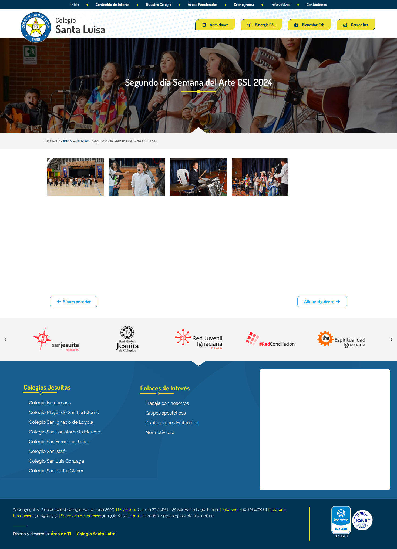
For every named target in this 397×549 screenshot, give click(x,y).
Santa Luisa (80, 29)
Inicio (74, 4)
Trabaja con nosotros (167, 403)
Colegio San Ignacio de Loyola (61, 422)
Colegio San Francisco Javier (59, 441)
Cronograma (244, 4)
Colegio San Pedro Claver (56, 470)
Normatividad (160, 432)
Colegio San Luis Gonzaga (56, 461)
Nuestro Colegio (158, 4)
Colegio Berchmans (50, 402)
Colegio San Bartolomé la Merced (64, 432)
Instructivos (280, 4)
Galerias (82, 141)
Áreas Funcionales (202, 4)
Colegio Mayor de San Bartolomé (64, 412)
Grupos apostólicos (166, 413)
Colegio (65, 19)
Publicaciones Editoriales (172, 422)
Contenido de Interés (112, 4)
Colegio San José (47, 451)
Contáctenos (317, 4)
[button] (5, 339)
